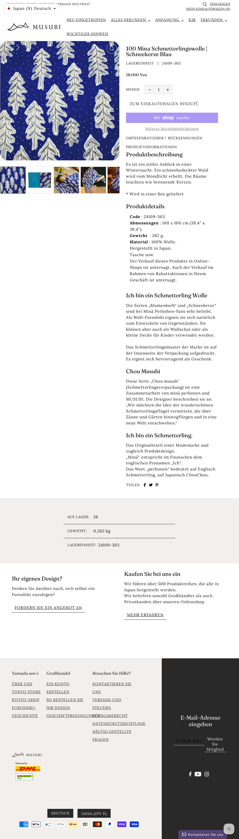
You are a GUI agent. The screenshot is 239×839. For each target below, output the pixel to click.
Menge (133, 89)
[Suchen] (204, 4)
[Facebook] (190, 773)
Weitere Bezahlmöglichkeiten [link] (172, 128)
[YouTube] (198, 773)
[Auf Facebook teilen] (145, 485)
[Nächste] (18, 47)
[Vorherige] (6, 47)
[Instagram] (206, 773)
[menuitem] (86, 20)
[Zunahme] (167, 89)
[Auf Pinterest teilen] (157, 485)
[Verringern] (149, 89)
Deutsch (60, 813)
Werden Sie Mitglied (215, 744)
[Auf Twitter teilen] (151, 485)
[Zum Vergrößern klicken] (112, 48)
